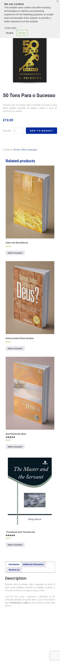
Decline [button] (10, 33)
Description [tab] (14, 564)
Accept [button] (22, 33)
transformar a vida (19, 602)
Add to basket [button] (15, 253)
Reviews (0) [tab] (14, 570)
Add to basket (41, 130)
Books (17, 149)
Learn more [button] (10, 27)
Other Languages (29, 149)
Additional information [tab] (33, 564)
